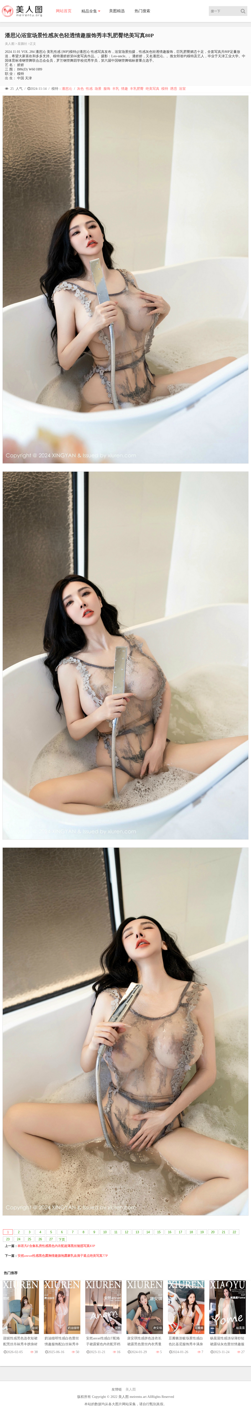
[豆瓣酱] (186, 1312)
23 (8, 1239)
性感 (89, 89)
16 (169, 1232)
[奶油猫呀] (62, 1312)
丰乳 (115, 89)
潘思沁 (67, 89)
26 (40, 1239)
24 (18, 1239)
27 (51, 1239)
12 (126, 1232)
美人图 (9, 44)
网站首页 (64, 11)
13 (137, 1232)
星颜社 (22, 44)
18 (191, 1232)
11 (115, 1232)
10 (105, 1232)
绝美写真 (152, 89)
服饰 (106, 89)
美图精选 (117, 11)
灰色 (80, 89)
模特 (164, 89)
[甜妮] (20, 1312)
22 (234, 1232)
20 (212, 1232)
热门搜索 (142, 11)
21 (223, 1232)
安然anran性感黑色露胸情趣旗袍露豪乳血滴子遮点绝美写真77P (63, 1255)
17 (180, 1232)
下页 (62, 1239)
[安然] (103, 1312)
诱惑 (173, 89)
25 (29, 1239)
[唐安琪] (144, 1312)
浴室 (182, 89)
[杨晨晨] (227, 1312)
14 (148, 1232)
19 (202, 1232)
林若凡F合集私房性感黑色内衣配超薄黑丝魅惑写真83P (56, 1246)
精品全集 (89, 11)
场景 (98, 89)
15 (159, 1232)
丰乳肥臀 (137, 89)
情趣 (124, 89)
